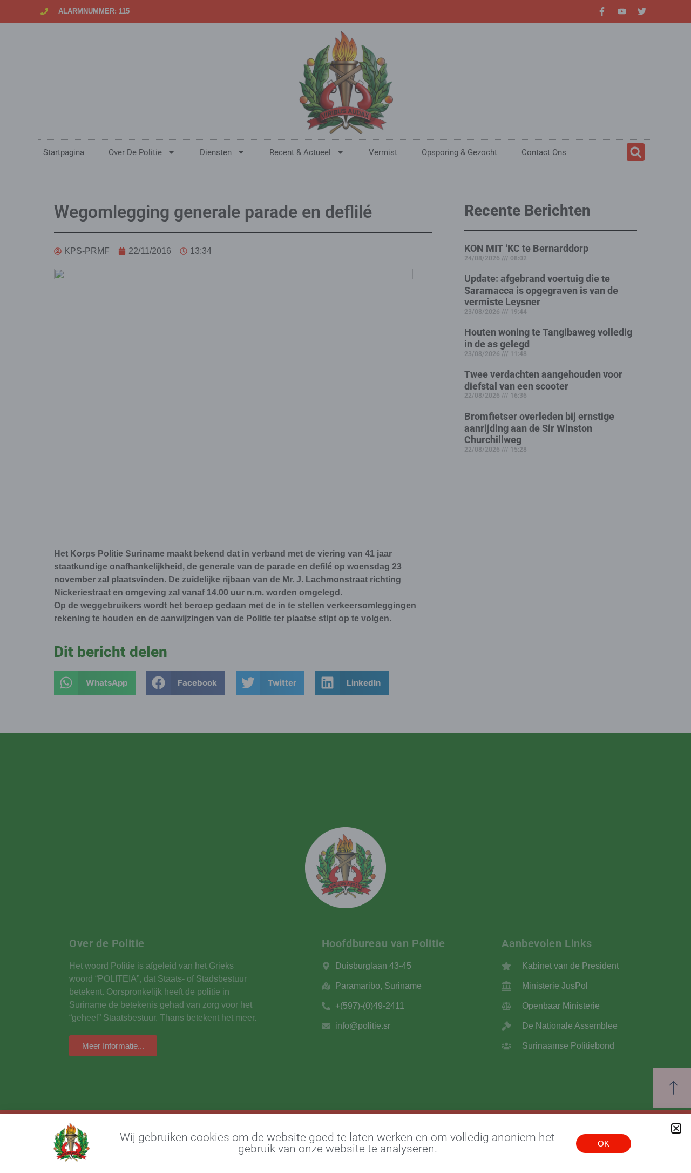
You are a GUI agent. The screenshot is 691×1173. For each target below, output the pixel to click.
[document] (345, 586)
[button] (676, 1128)
